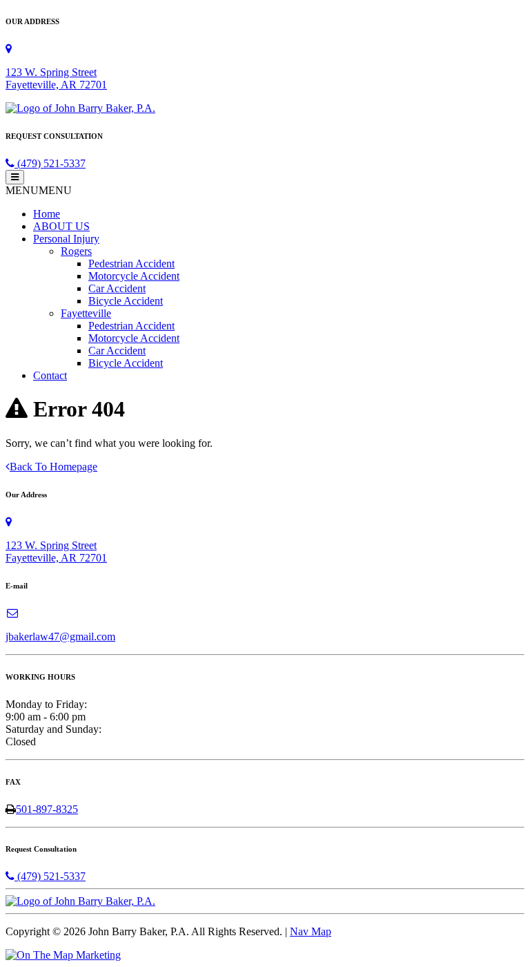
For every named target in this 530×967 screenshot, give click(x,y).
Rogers (76, 251)
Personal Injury (66, 239)
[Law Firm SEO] (63, 955)
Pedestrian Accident (131, 263)
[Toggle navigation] (15, 177)
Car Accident (117, 288)
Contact (50, 375)
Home (46, 214)
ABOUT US (61, 226)
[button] (39, 190)
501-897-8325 (47, 809)
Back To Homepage (53, 466)
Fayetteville (86, 313)
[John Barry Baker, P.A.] (80, 108)
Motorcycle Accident (133, 276)
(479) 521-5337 (50, 163)
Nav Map (310, 931)
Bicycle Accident (125, 301)
